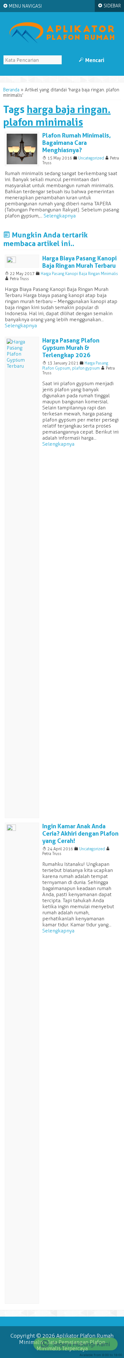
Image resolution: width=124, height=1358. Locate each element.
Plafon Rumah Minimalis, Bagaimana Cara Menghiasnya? (76, 143)
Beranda (11, 90)
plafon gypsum (86, 368)
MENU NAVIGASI (22, 6)
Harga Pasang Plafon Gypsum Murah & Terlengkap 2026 (71, 348)
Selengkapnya (60, 216)
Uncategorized (91, 158)
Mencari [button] (91, 60)
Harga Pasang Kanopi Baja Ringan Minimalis (79, 273)
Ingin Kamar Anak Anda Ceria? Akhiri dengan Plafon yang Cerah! (80, 834)
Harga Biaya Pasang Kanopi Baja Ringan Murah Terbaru (79, 262)
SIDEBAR (109, 6)
